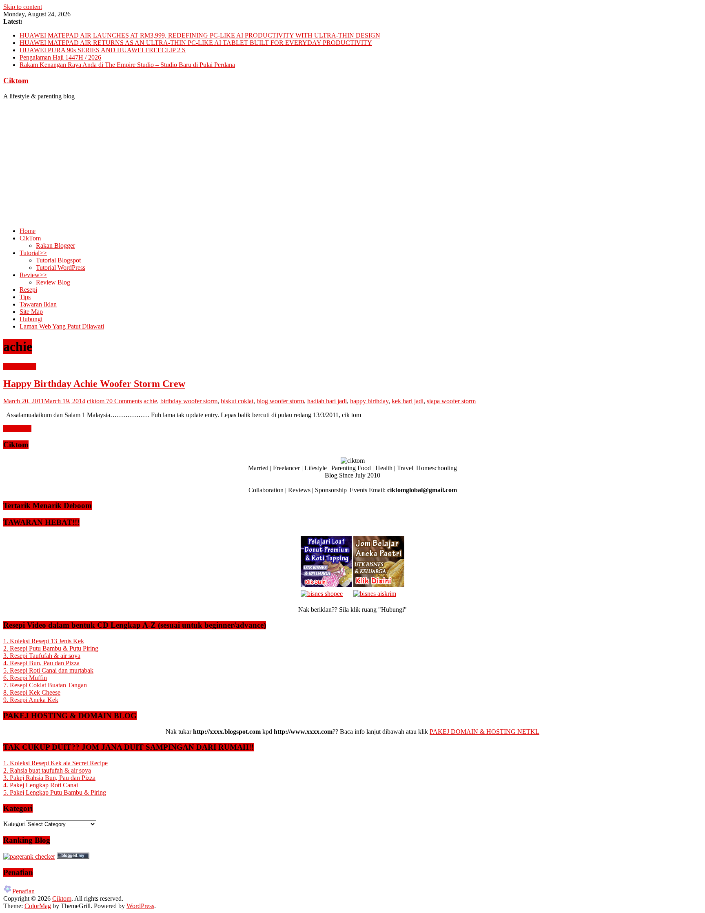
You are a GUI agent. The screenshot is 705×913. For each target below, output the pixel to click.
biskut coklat (237, 401)
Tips (25, 296)
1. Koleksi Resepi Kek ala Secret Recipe (55, 763)
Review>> (33, 274)
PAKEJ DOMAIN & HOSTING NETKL (484, 731)
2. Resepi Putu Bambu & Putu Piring (50, 648)
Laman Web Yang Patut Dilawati (62, 326)
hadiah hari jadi (327, 401)
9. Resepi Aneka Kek (30, 699)
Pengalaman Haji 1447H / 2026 (60, 57)
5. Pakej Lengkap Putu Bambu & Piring (54, 792)
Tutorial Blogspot (58, 260)
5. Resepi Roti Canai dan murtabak (48, 670)
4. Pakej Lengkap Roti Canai (40, 785)
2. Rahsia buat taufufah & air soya (47, 770)
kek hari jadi (407, 401)
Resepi (28, 289)
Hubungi (31, 318)
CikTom (30, 238)
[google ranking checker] (29, 856)
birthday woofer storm (188, 401)
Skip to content (22, 6)
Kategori (14, 823)
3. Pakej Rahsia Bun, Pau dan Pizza (49, 777)
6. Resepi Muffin (25, 677)
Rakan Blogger (55, 245)
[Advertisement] (352, 164)
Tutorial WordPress (60, 267)
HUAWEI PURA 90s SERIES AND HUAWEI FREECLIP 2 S (103, 50)
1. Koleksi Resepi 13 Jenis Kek (43, 641)
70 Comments (124, 401)
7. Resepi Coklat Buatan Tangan (45, 685)
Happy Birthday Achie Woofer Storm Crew (94, 383)
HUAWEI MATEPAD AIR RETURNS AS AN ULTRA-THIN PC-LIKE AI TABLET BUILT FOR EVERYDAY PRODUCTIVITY (196, 42)
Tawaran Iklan (38, 304)
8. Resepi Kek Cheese (31, 692)
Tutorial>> (33, 252)
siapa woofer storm (451, 401)
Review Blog (53, 282)
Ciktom (16, 80)
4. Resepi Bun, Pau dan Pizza (41, 663)
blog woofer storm (280, 401)
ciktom (96, 401)
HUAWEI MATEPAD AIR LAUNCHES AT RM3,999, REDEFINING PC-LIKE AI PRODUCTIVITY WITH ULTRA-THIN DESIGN (200, 35)
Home (27, 230)
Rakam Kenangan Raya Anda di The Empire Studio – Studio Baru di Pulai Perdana (127, 64)
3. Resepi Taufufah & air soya (41, 655)
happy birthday (369, 401)
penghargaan (19, 366)
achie (150, 401)
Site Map (31, 311)
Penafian (23, 891)
